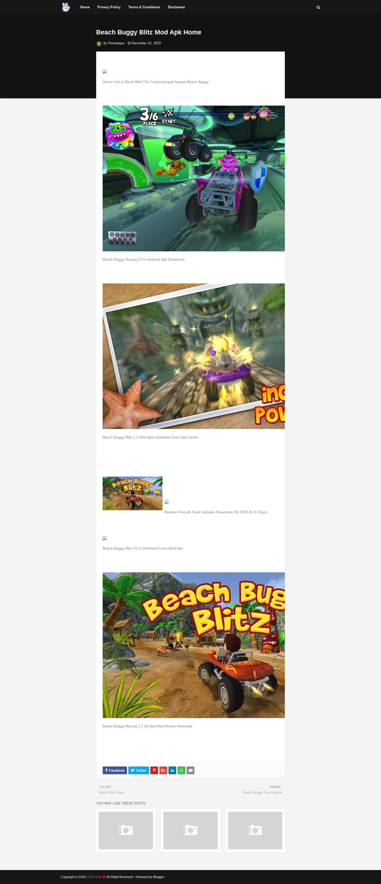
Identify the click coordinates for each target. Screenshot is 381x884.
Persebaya (116, 43)
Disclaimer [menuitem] (176, 7)
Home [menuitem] (85, 7)
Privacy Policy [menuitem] (109, 7)
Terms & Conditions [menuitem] (144, 7)
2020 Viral (94, 877)
